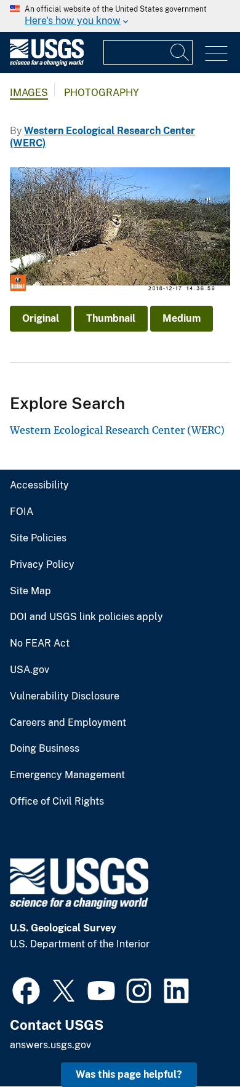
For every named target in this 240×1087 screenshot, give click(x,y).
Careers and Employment (68, 722)
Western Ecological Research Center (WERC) (117, 430)
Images (29, 92)
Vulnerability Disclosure (64, 696)
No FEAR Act (40, 643)
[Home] (47, 63)
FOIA (21, 511)
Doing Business (44, 748)
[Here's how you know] (120, 16)
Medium (181, 318)
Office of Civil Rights (57, 801)
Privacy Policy (42, 564)
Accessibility (39, 485)
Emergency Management (67, 775)
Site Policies (38, 538)
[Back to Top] (195, 1042)
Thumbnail (110, 318)
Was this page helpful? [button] (129, 1074)
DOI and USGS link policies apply (86, 617)
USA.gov (29, 669)
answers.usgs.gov (50, 1045)
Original (40, 318)
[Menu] (216, 53)
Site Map (30, 591)
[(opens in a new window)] (26, 989)
